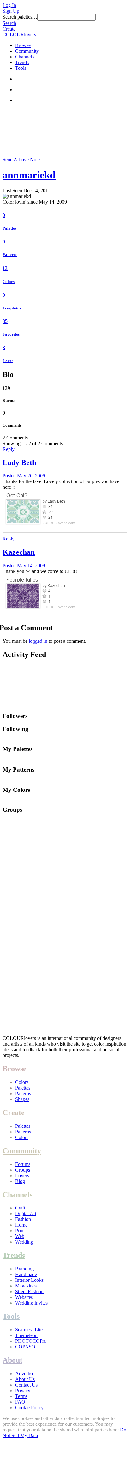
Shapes (22, 1099)
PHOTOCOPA (30, 1341)
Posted (24, 475)
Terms (21, 1396)
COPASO (25, 1346)
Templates (12, 308)
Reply (9, 449)
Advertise (24, 1373)
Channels (24, 56)
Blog (20, 1181)
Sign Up (11, 11)
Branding (24, 1268)
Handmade (26, 1274)
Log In (9, 5)
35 (5, 321)
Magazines (26, 1285)
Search (9, 23)
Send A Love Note (21, 159)
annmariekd (29, 175)
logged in (38, 641)
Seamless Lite (29, 1329)
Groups (22, 1170)
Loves (8, 360)
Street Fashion (29, 1291)
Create (9, 29)
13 (5, 268)
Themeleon (26, 1335)
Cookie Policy (29, 1407)
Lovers (22, 1175)
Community (27, 51)
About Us (25, 1379)
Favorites (11, 334)
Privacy (22, 1390)
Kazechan (19, 552)
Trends (22, 62)
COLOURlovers (19, 34)
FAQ (20, 1402)
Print (20, 1230)
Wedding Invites (31, 1302)
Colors (9, 281)
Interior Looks (29, 1280)
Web (19, 1236)
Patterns (10, 254)
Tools (20, 68)
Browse (23, 45)
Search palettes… (20, 17)
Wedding (24, 1242)
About (12, 1360)
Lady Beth (19, 462)
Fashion (23, 1219)
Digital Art (25, 1213)
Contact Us (26, 1385)
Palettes (9, 228)
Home (21, 1224)
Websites (24, 1297)
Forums (22, 1164)
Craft (20, 1207)
